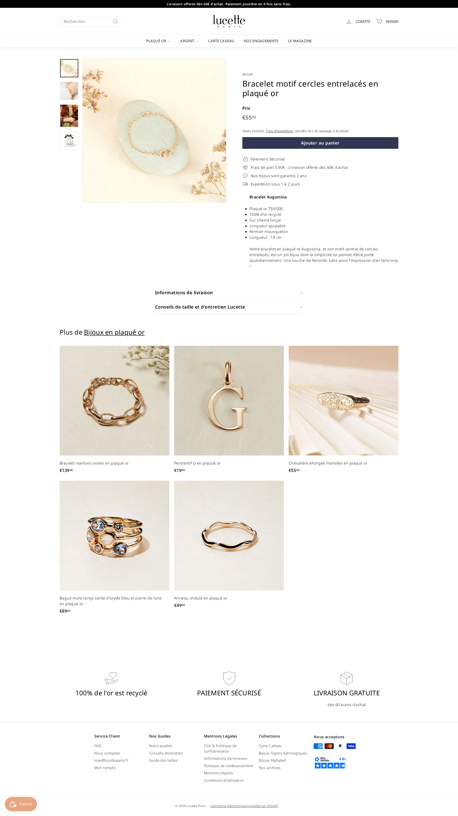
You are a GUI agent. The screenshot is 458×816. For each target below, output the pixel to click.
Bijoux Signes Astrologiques (283, 753)
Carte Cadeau (221, 40)
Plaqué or (156, 40)
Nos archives (270, 767)
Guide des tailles (163, 760)
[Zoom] (154, 130)
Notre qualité (160, 745)
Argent (187, 40)
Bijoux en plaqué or (114, 332)
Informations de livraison (184, 292)
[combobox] (91, 21)
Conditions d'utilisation (224, 780)
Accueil (247, 74)
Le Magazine (300, 40)
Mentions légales (218, 772)
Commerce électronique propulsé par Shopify (244, 806)
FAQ (97, 745)
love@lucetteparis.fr (111, 760)
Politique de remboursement (228, 765)
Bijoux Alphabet (272, 760)
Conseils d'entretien (166, 753)
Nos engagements (261, 40)
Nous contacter (107, 753)
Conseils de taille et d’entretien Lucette (200, 307)
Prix (246, 108)
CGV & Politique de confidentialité (220, 748)
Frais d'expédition (279, 131)
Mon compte (105, 767)
